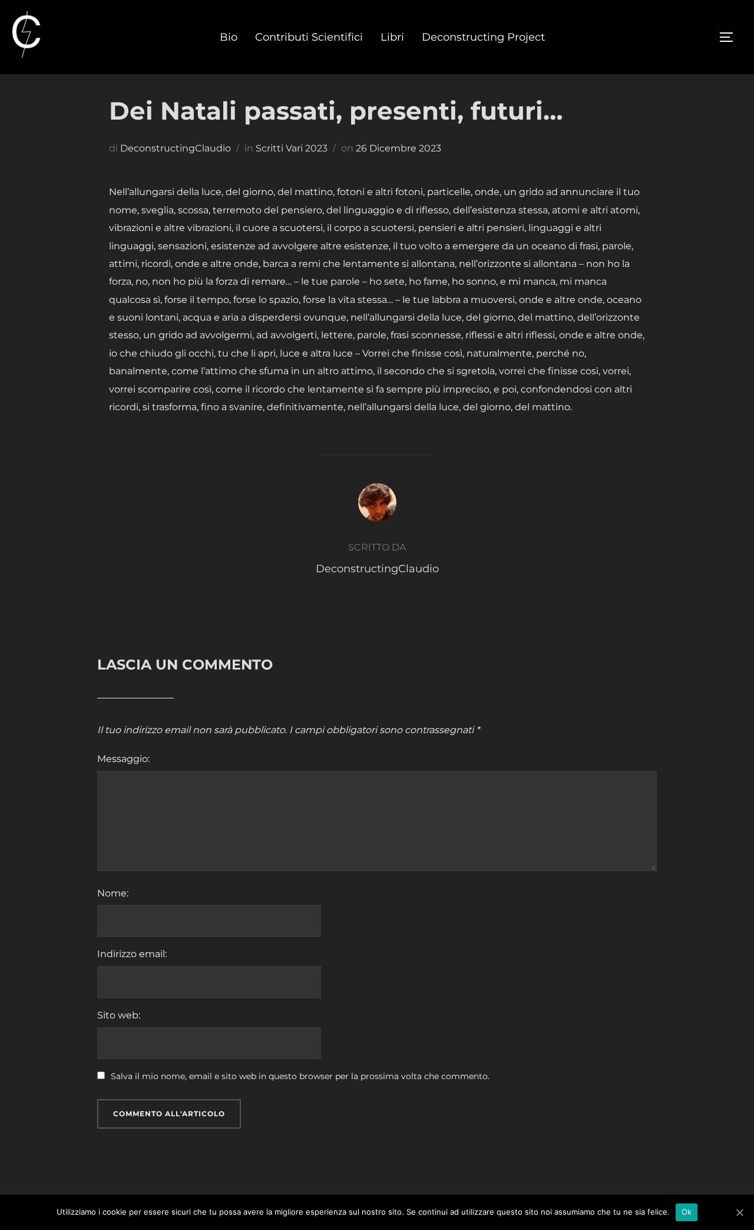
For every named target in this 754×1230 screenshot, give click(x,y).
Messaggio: (123, 758)
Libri (392, 37)
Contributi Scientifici (309, 37)
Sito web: (118, 1015)
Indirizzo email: (132, 953)
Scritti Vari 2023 (292, 148)
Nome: (112, 893)
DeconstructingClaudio (175, 148)
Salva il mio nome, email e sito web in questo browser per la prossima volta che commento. (300, 1076)
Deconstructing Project (483, 37)
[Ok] (739, 1212)
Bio (228, 37)
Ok (687, 1211)
